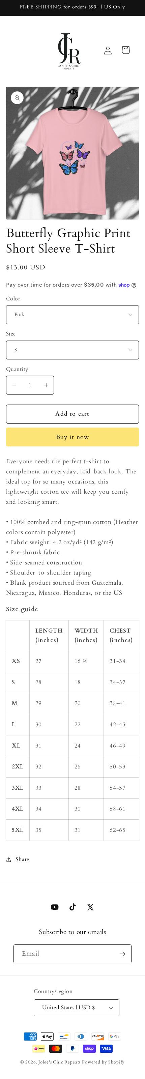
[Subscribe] (122, 953)
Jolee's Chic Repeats (59, 1062)
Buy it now (72, 437)
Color (13, 298)
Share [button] (23, 859)
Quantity (17, 369)
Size (11, 334)
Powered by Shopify (103, 1062)
